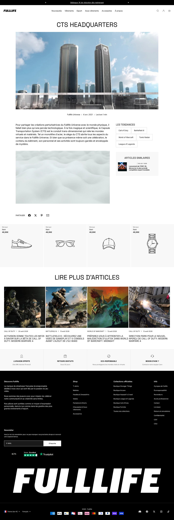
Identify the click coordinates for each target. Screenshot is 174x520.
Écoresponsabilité (160, 390)
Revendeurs (158, 395)
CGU (155, 424)
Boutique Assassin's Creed (123, 395)
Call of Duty (123, 130)
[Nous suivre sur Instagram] (161, 511)
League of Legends (127, 144)
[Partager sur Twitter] (35, 215)
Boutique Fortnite (119, 407)
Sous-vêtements (92, 11)
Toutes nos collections (121, 411)
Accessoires (107, 11)
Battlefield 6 (139, 130)
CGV (155, 420)
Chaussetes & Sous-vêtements (80, 408)
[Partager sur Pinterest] (41, 215)
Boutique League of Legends (123, 399)
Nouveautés (57, 11)
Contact (157, 403)
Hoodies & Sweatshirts (81, 395)
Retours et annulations (162, 411)
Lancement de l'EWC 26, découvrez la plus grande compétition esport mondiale (139, 168)
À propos (119, 11)
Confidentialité (159, 415)
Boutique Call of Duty (121, 403)
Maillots (76, 390)
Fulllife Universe (73, 114)
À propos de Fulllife (161, 386)
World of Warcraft (126, 137)
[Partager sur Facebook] (29, 215)
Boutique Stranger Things (122, 386)
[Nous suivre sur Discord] (139, 511)
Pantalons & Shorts (80, 403)
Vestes (75, 399)
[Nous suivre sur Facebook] (147, 511)
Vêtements (69, 11)
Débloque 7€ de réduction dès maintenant (87, 2)
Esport (79, 11)
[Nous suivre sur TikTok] (168, 511)
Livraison (157, 407)
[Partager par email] (47, 215)
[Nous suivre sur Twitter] (154, 511)
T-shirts (76, 386)
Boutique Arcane (119, 390)
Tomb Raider (144, 137)
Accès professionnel (161, 399)
